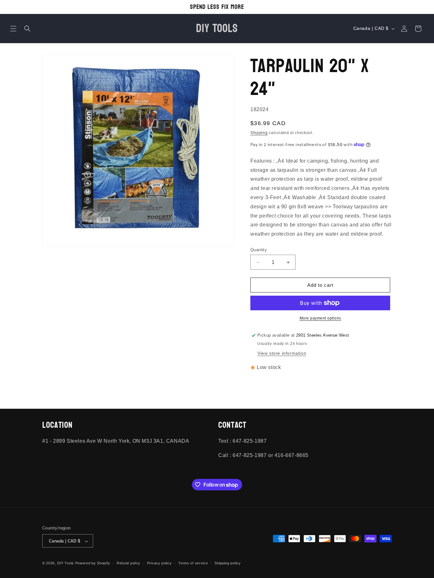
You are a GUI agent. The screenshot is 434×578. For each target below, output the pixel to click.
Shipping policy (227, 563)
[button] (13, 29)
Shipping (259, 133)
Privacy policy (159, 563)
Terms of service (193, 563)
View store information (281, 353)
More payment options (320, 318)
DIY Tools (65, 563)
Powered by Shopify (92, 563)
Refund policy (128, 563)
